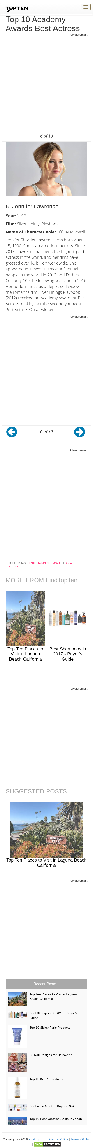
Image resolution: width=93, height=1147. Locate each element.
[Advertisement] (46, 83)
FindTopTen (37, 1139)
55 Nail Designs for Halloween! (51, 1055)
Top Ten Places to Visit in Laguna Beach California (25, 654)
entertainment (39, 563)
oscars (70, 563)
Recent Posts (44, 984)
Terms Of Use (80, 1139)
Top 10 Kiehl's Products (46, 1079)
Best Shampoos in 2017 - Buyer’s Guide (67, 654)
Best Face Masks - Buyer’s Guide (53, 1106)
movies (57, 563)
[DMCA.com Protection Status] (47, 1144)
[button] (13, 435)
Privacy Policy (58, 1139)
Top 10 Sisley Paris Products (50, 1027)
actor (13, 566)
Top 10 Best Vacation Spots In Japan (56, 1119)
